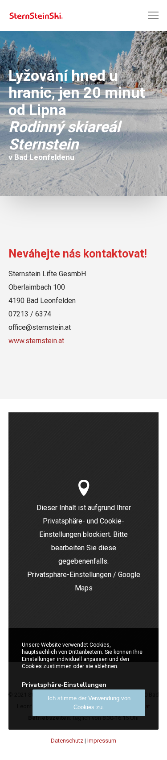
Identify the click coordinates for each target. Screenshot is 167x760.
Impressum (101, 740)
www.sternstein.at (36, 340)
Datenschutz (67, 740)
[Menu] (149, 15)
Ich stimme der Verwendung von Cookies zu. (89, 702)
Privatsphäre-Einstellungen (69, 574)
